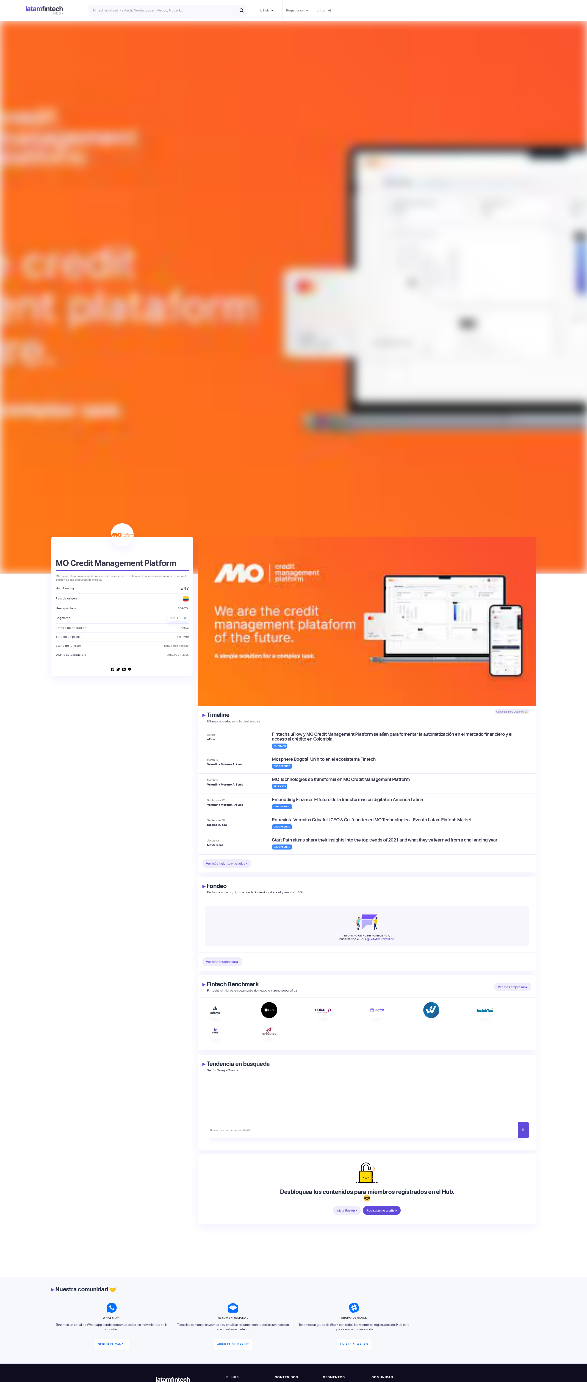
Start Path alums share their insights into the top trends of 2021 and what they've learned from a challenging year (384, 840)
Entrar (321, 10)
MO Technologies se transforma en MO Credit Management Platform (341, 779)
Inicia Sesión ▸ (346, 1210)
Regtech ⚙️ (178, 618)
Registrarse (295, 10)
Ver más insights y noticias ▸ (226, 863)
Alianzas (280, 746)
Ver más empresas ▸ (513, 987)
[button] (266, 10)
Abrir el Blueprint (233, 1344)
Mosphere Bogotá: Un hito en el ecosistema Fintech (324, 759)
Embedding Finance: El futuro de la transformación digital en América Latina (347, 799)
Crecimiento (282, 766)
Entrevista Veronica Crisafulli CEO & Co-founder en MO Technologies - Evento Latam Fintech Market (371, 819)
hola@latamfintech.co (377, 939)
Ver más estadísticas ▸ (222, 962)
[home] (44, 10)
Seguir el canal (111, 1344)
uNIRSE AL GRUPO (354, 1344)
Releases (280, 786)
